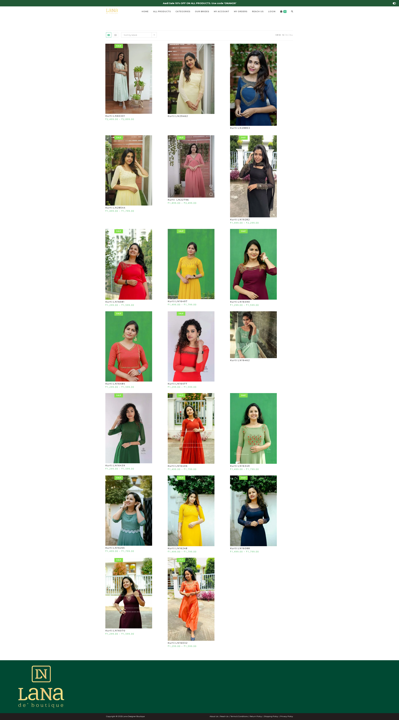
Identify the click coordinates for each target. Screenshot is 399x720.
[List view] (115, 35)
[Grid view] (108, 35)
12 (283, 35)
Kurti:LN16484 (115, 383)
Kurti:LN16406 (178, 466)
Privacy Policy (286, 716)
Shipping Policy (271, 716)
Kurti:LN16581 (115, 301)
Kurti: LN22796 (178, 199)
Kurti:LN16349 (240, 466)
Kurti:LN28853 (240, 128)
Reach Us (224, 716)
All (291, 35)
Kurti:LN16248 (177, 548)
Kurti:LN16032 (178, 643)
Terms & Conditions (239, 716)
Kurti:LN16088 (240, 548)
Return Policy (256, 716)
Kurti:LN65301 (115, 116)
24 (287, 35)
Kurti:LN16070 (115, 630)
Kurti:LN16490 (240, 301)
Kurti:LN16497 (177, 301)
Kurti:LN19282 (240, 219)
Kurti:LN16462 (240, 360)
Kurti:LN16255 (115, 547)
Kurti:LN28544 (115, 207)
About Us (214, 716)
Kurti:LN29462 (178, 116)
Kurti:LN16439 (115, 465)
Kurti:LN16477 (177, 383)
